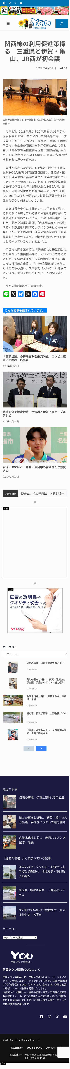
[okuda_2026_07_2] (35, 14)
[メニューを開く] (8, 23)
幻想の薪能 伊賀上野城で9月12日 (45, 663)
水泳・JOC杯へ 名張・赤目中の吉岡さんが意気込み (34, 468)
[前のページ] (29, 748)
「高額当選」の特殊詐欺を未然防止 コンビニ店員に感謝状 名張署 (34, 358)
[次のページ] (41, 748)
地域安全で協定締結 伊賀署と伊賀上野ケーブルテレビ (34, 413)
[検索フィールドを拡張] (61, 23)
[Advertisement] (35, 542)
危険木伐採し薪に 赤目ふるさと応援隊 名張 (46, 698)
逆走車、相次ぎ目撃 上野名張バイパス (42, 494)
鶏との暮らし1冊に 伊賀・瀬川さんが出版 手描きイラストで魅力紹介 (46, 681)
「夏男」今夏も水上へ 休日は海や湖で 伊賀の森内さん (46, 732)
